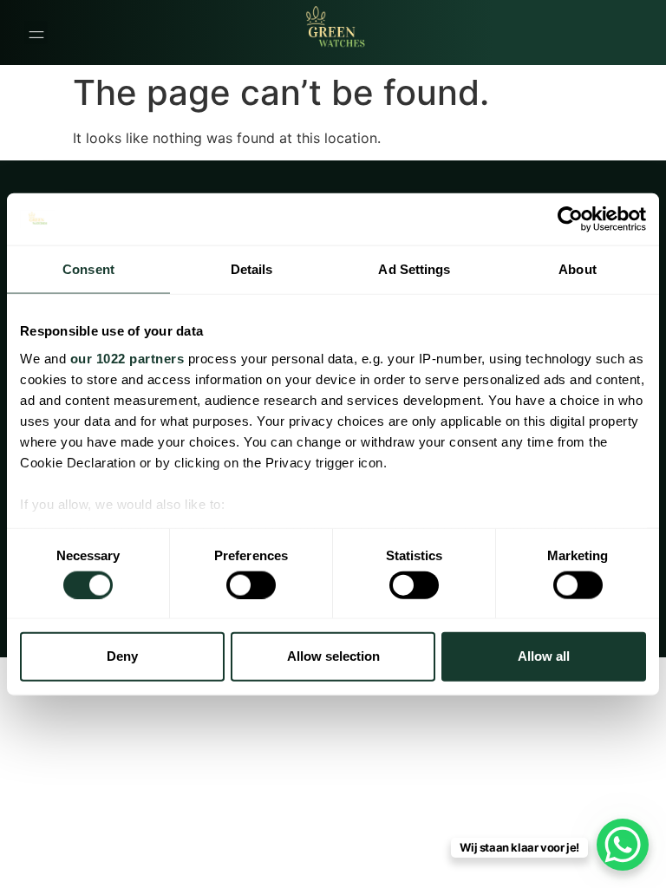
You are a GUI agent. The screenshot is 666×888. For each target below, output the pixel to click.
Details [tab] (252, 269)
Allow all (544, 656)
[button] (36, 32)
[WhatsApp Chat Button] (623, 845)
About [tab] (577, 269)
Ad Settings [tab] (414, 269)
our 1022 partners (127, 357)
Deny (122, 656)
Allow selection (333, 656)
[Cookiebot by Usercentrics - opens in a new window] (570, 219)
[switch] (251, 584)
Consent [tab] (88, 269)
